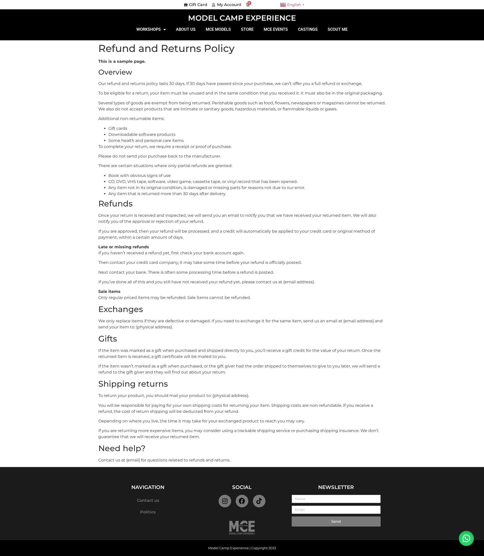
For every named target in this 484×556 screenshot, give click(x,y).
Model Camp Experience (242, 18)
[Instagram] (225, 501)
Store (247, 29)
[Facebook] (242, 501)
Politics (148, 512)
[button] (466, 538)
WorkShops (148, 29)
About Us (186, 29)
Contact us (148, 500)
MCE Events (276, 29)
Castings (308, 29)
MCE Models (218, 29)
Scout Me (338, 29)
